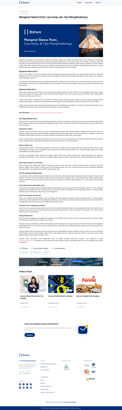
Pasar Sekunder (45, 370)
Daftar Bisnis (44, 367)
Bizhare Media (44, 389)
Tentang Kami (44, 377)
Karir (42, 380)
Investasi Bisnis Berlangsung (48, 364)
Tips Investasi (61, 248)
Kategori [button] (79, 2)
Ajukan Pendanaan (46, 386)
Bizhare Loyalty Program (47, 392)
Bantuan (43, 383)
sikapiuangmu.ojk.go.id (26, 240)
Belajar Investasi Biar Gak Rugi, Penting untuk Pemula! (46, 112)
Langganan (29, 335)
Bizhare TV (98, 2)
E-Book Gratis (88, 2)
